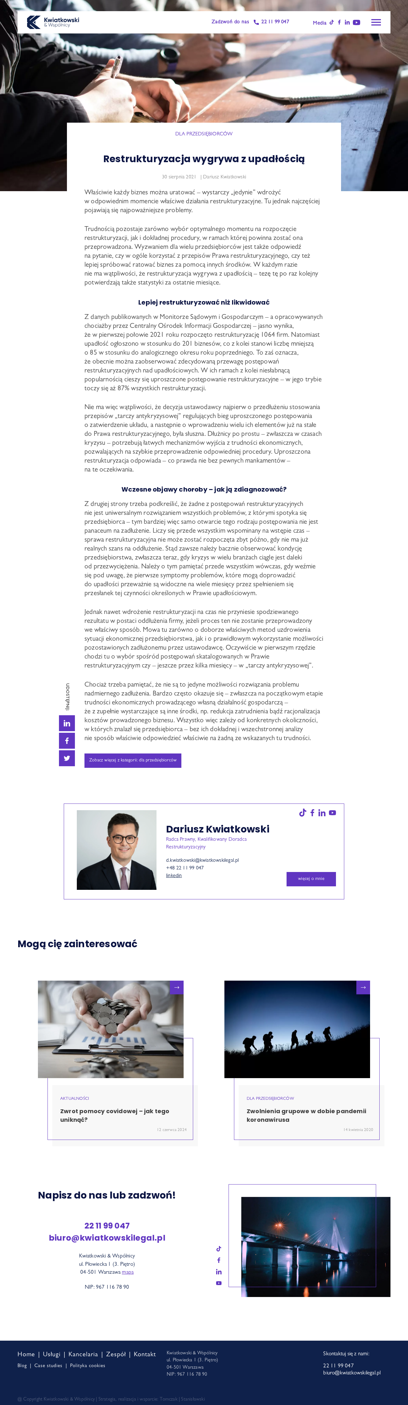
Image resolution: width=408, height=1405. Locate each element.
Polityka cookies (88, 1366)
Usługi (52, 1355)
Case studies (48, 1366)
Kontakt (145, 1355)
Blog (22, 1366)
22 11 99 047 (275, 22)
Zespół (116, 1355)
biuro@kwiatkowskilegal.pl (107, 1237)
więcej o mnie (311, 879)
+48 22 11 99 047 (185, 868)
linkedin (174, 876)
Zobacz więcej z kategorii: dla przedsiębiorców (133, 760)
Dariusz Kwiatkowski (224, 177)
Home (26, 1355)
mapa (128, 1272)
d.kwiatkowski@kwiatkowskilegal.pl (202, 860)
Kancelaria (83, 1355)
